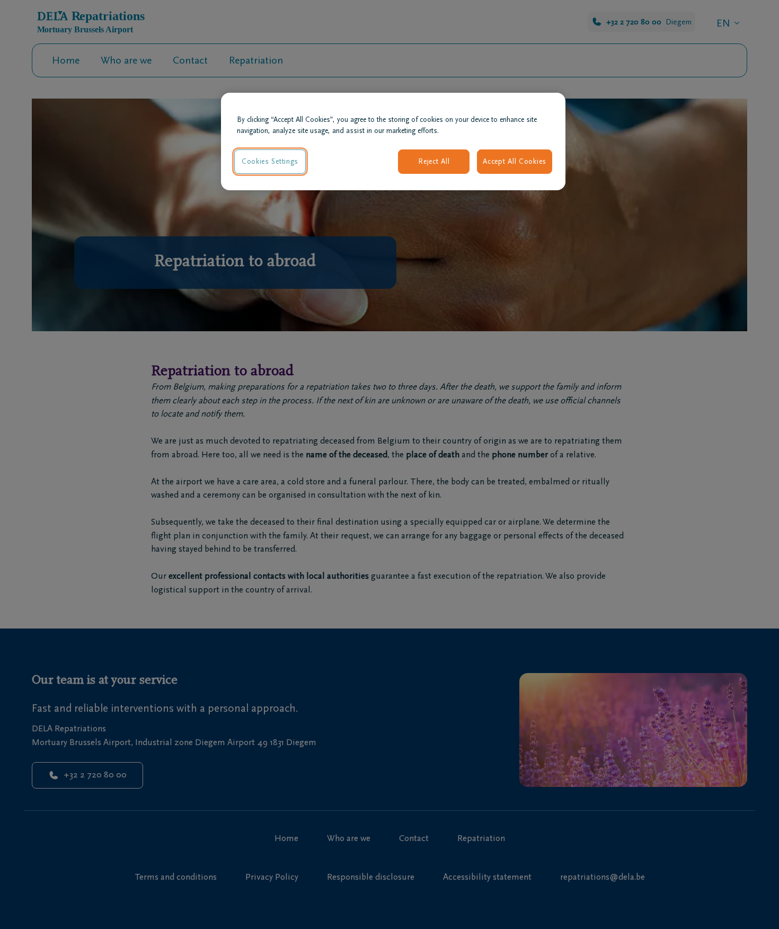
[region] (393, 141)
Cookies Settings (270, 161)
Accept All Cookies (514, 161)
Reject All (433, 161)
